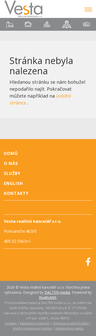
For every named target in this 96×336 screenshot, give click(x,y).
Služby (12, 173)
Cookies (11, 323)
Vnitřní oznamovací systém (32, 328)
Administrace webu (69, 328)
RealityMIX (47, 297)
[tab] (9, 24)
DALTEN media (57, 292)
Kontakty (16, 193)
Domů (11, 153)
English (13, 183)
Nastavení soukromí (34, 323)
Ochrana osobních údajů (71, 323)
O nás (11, 163)
